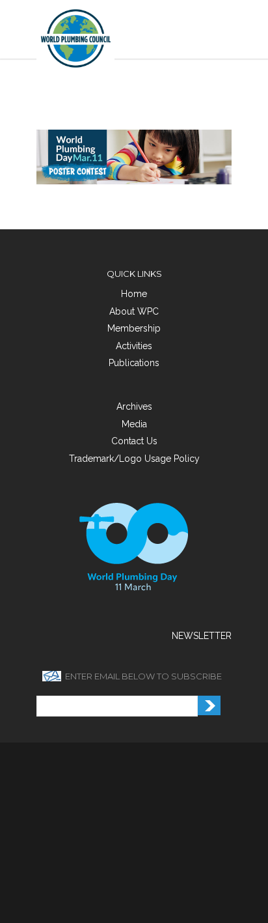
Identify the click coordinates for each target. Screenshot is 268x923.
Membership (134, 328)
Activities (134, 346)
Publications (134, 363)
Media (134, 424)
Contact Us (134, 441)
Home (134, 294)
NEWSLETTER (202, 636)
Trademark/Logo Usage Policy (134, 458)
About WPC (134, 311)
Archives (134, 406)
